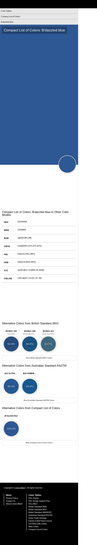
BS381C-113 (48, 332)
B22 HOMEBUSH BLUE (30, 373)
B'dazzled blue (11, 416)
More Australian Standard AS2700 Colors (39, 400)
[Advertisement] (39, 190)
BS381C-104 (11, 332)
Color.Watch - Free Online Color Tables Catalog (23, 4)
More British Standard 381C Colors (39, 358)
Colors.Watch (20, 488)
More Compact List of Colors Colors (39, 443)
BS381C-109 (30, 332)
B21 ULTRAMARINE (12, 373)
